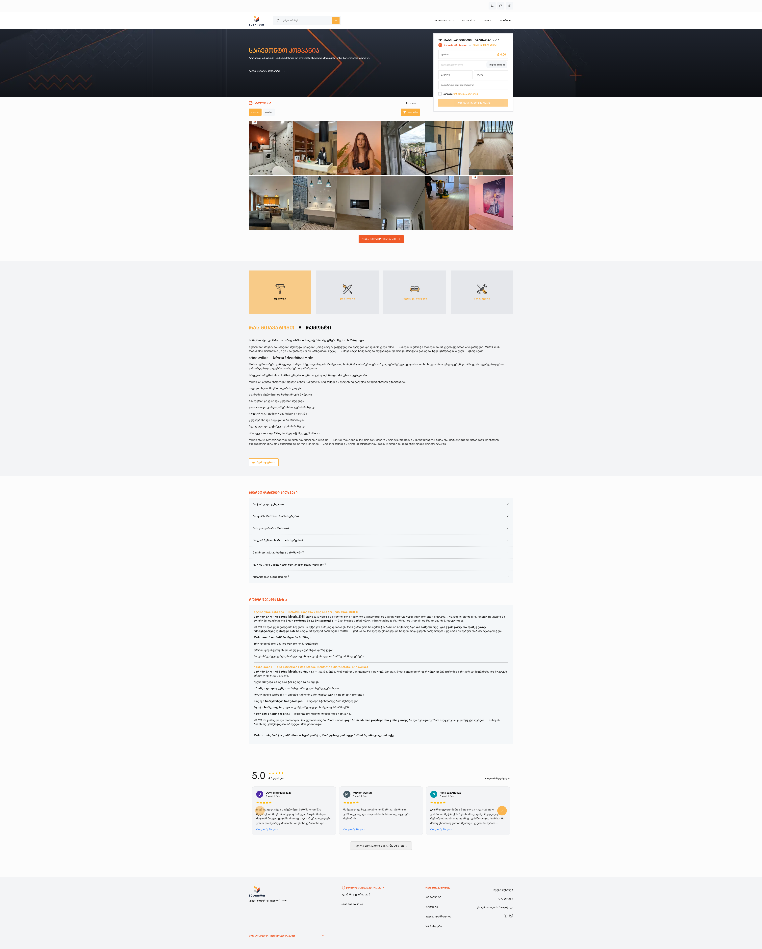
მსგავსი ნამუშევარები (379, 239)
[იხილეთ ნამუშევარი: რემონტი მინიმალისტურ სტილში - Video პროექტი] (447, 147)
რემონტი (431, 906)
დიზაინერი (433, 896)
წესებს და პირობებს (465, 93)
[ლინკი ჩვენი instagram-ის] (511, 916)
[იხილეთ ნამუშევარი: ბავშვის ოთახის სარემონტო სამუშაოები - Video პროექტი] (491, 202)
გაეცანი (448, 93)
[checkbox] (440, 93)
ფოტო (268, 112)
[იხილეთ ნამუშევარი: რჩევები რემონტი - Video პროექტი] (359, 147)
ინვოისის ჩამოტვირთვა (473, 102)
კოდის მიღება (497, 64)
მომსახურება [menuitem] (442, 20)
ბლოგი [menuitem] (488, 20)
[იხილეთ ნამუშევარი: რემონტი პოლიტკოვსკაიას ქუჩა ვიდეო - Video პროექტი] (315, 147)
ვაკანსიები (505, 898)
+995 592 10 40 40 (352, 904)
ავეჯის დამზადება (438, 916)
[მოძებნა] (336, 20)
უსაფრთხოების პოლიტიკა (494, 907)
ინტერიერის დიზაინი (269, 694)
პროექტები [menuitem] (469, 20)
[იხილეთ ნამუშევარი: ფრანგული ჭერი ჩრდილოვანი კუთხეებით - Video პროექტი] (403, 202)
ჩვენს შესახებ (503, 889)
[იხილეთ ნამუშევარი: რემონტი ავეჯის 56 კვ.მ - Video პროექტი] (403, 147)
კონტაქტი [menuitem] (506, 20)
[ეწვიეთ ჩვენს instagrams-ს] (509, 6)
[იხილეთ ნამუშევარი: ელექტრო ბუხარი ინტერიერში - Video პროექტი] (359, 202)
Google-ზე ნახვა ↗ (267, 829)
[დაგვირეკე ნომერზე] (492, 6)
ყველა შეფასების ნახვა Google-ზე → (381, 845)
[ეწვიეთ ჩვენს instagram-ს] (511, 916)
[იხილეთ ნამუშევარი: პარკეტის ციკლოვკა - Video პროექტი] (447, 202)
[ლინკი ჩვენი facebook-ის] (506, 916)
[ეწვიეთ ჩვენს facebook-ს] (500, 6)
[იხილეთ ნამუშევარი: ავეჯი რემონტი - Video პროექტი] (271, 202)
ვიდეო (255, 112)
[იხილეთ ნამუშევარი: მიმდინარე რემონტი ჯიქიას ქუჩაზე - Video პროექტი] (271, 147)
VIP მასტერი (433, 926)
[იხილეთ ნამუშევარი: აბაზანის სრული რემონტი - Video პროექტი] (315, 202)
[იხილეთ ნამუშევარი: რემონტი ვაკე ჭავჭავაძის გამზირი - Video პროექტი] (491, 147)
